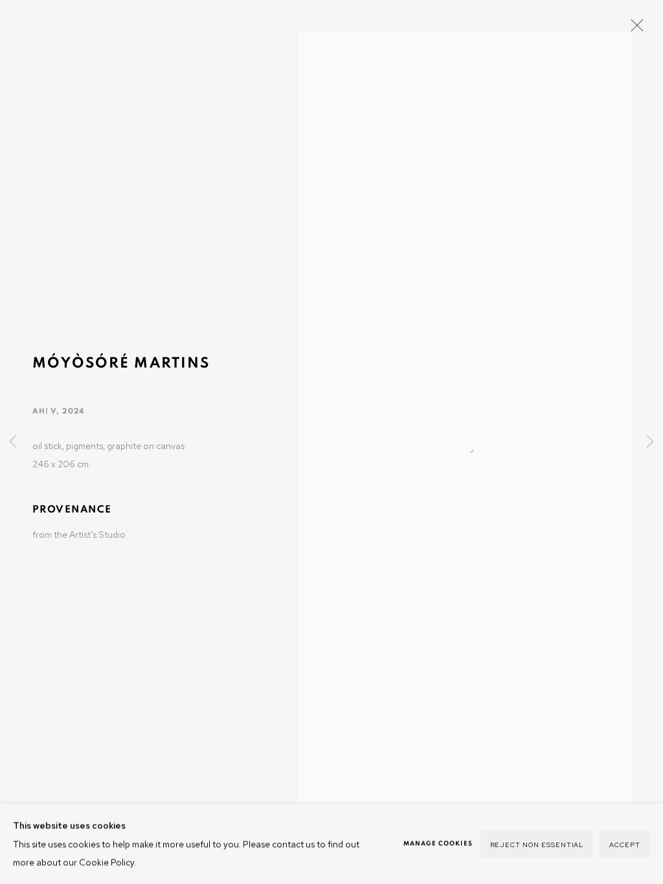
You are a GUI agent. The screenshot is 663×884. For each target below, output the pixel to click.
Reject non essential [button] (537, 843)
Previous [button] (13, 442)
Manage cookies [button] (438, 843)
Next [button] (650, 442)
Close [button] (634, 29)
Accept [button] (624, 843)
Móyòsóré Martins (121, 363)
